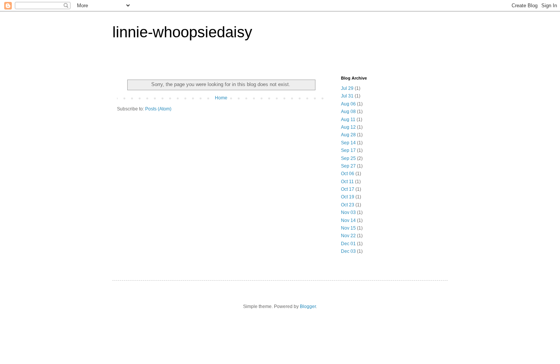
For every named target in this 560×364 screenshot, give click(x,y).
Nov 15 (348, 228)
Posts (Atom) (158, 109)
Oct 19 (347, 197)
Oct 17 (347, 189)
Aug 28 (348, 134)
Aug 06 (348, 104)
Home (221, 98)
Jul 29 (347, 88)
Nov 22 (348, 235)
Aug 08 (348, 111)
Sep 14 (348, 142)
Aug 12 (348, 127)
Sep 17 (348, 150)
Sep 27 (348, 166)
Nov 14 (348, 220)
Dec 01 (348, 243)
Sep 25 (348, 158)
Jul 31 (347, 96)
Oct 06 (347, 173)
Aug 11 (348, 119)
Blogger (308, 306)
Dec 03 (348, 251)
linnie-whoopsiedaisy (182, 32)
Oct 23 (347, 205)
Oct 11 (347, 181)
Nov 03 (348, 212)
